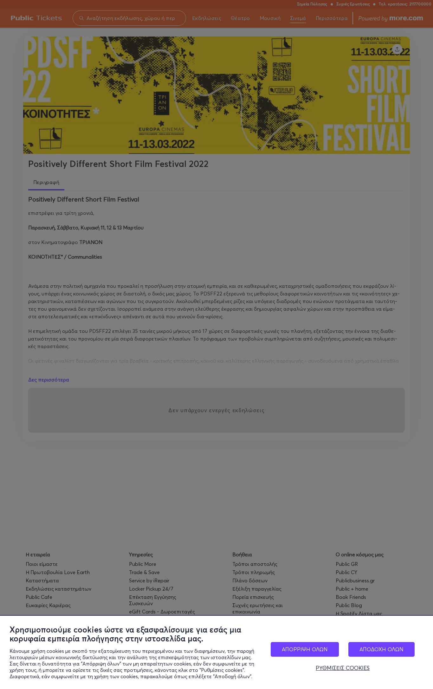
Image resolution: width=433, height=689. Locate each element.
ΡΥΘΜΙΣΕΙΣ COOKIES (343, 668)
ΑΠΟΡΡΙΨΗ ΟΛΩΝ (305, 649)
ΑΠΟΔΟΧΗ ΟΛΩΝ (381, 649)
